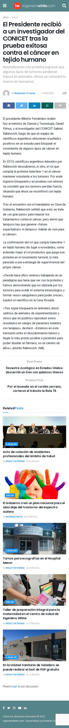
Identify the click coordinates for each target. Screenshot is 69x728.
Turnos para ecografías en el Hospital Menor (31, 560)
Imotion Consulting (54, 721)
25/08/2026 (33, 461)
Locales (11, 444)
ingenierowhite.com (13, 721)
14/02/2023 (47, 93)
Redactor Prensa (25, 93)
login (14, 687)
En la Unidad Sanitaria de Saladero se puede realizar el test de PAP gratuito (31, 667)
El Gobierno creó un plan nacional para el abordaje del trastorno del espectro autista (34, 507)
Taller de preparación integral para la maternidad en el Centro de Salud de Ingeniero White (31, 614)
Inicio (6, 17)
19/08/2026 (33, 674)
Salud (15, 17)
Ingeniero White (14, 517)
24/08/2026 (33, 568)
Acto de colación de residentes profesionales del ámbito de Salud (29, 454)
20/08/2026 (33, 623)
